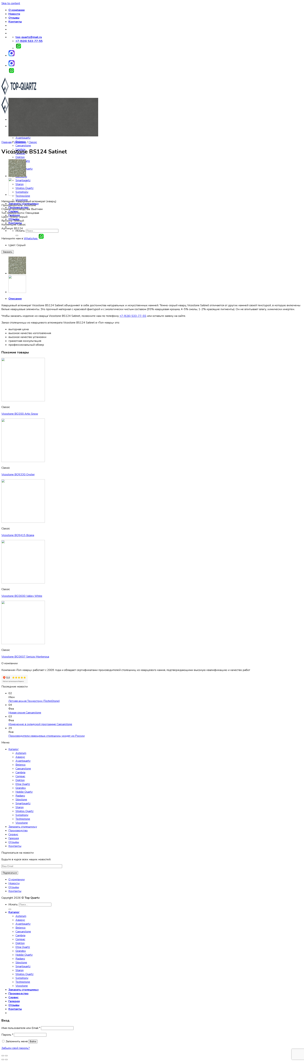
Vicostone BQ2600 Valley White (21, 596)
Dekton (20, 157)
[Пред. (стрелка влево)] (2, 1059)
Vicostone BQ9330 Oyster (18, 474)
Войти (33, 1041)
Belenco (20, 765)
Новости (14, 14)
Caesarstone (23, 145)
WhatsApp (31, 238)
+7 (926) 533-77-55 (132, 316)
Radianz (20, 796)
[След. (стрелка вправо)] (6, 1059)
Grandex (20, 788)
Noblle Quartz (24, 792)
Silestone (21, 800)
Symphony (21, 815)
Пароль (7, 1035)
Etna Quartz (22, 784)
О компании (16, 10)
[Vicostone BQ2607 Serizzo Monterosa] (17, 195)
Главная (6, 142)
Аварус (20, 757)
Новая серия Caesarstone (24, 713)
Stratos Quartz (24, 811)
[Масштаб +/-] (6, 1055)
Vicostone (20, 142)
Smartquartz (22, 803)
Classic (32, 142)
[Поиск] (9, 909)
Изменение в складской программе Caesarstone (40, 724)
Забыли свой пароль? (15, 1048)
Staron (19, 807)
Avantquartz (22, 138)
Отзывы (13, 18)
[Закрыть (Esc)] (2, 1055)
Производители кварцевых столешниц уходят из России (46, 736)
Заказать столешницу (22, 827)
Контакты (15, 22)
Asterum (20, 753)
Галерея (13, 838)
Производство (18, 830)
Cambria (20, 772)
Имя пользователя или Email (20, 1028)
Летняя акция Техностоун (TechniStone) (34, 701)
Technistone (22, 819)
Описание (15, 299)
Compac (20, 776)
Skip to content (10, 3)
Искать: (20, 231)
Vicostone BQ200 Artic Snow (19, 414)
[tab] (155, 299)
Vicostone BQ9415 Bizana (17, 535)
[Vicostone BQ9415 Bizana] (17, 176)
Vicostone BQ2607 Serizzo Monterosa (25, 657)
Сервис (13, 834)
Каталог (13, 749)
